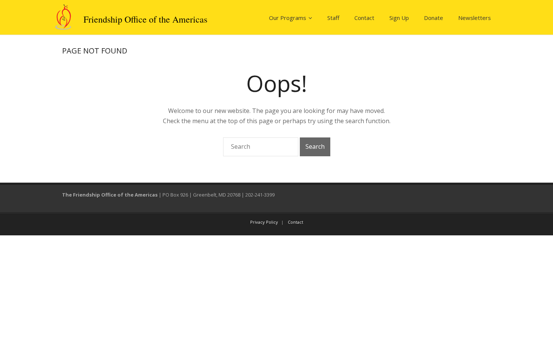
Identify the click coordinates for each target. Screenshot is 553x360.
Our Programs (287, 17)
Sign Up (399, 17)
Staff (333, 17)
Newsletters (474, 17)
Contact (364, 17)
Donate (433, 17)
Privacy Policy (264, 222)
